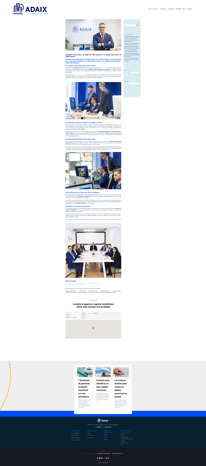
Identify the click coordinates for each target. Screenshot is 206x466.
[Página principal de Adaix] (30, 9)
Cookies (122, 444)
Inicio (150, 9)
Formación (172, 9)
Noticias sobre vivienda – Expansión (75, 284)
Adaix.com (106, 434)
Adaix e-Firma (90, 437)
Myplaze (105, 439)
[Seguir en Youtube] (102, 458)
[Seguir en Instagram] (100, 458)
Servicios (155, 9)
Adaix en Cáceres (104, 67)
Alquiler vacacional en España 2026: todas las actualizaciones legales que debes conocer (132, 55)
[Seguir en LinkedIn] (106, 458)
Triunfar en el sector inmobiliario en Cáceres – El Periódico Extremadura (83, 283)
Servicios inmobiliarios (75, 433)
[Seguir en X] (104, 458)
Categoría (68, 317)
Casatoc (105, 437)
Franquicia (163, 9)
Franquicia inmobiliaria (75, 437)
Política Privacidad (109, 460)
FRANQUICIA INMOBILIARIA (88, 453)
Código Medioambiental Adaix (127, 438)
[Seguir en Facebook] (97, 458)
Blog (184, 9)
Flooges (89, 433)
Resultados (95, 313)
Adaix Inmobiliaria (71, 286)
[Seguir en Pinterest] (108, 458)
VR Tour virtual (90, 435)
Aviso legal (123, 440)
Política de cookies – (102, 460)
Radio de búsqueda (84, 314)
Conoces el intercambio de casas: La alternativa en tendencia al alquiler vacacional (132, 59)
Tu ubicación (68, 314)
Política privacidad (124, 442)
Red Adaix (178, 9)
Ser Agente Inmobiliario (76, 440)
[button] (93, 328)
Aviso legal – (95, 460)
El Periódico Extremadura (79, 74)
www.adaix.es (68, 220)
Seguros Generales (74, 435)
